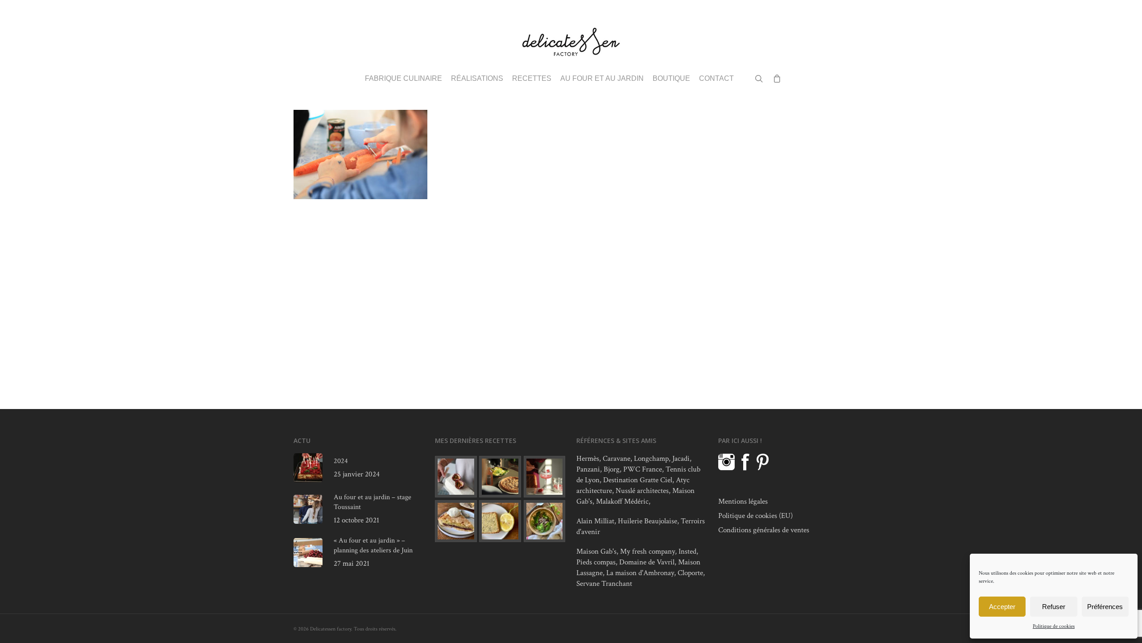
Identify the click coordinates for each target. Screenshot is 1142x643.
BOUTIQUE (671, 78)
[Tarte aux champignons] (500, 477)
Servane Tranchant (604, 584)
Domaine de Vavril (646, 562)
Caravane (616, 458)
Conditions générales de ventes (763, 530)
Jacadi (681, 458)
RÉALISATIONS (477, 78)
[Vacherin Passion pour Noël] (456, 477)
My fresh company (647, 551)
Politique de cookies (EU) (755, 516)
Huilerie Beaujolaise (647, 521)
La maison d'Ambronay (640, 573)
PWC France (642, 469)
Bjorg (612, 469)
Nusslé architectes (642, 491)
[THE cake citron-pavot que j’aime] (500, 521)
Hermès (587, 458)
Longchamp (651, 458)
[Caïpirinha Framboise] (545, 477)
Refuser (1053, 606)
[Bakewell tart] (456, 521)
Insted (687, 551)
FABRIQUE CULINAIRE (403, 78)
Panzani (588, 469)
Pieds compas (596, 562)
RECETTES (531, 78)
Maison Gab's (596, 551)
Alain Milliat (595, 521)
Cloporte (690, 573)
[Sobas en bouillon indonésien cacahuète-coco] (545, 521)
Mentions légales (743, 501)
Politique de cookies (1054, 626)
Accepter (1002, 606)
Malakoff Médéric (622, 501)
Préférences (1105, 606)
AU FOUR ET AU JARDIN (602, 78)
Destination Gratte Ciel (637, 480)
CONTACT (716, 78)
